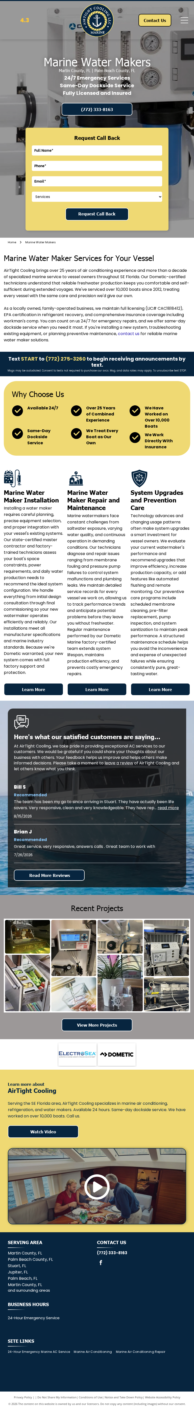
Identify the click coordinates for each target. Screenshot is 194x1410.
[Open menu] (184, 20)
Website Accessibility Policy (162, 1397)
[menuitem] (41, 1352)
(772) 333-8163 (112, 1252)
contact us (128, 334)
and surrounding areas (29, 1290)
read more (168, 808)
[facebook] (101, 1263)
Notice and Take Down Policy (124, 1397)
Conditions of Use (90, 1397)
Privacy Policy (23, 1397)
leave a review (119, 763)
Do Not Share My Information (57, 1397)
